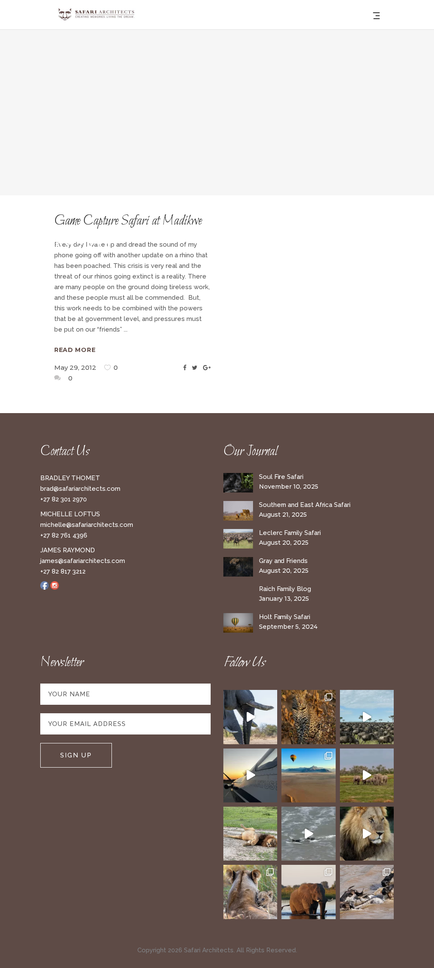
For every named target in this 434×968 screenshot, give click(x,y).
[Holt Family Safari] (238, 623)
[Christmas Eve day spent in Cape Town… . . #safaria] (308, 834)
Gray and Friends (283, 561)
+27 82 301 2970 (63, 499)
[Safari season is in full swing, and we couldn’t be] (308, 717)
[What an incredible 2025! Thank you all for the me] (367, 775)
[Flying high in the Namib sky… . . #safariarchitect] (308, 775)
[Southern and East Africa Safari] (238, 511)
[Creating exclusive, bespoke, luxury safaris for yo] (250, 775)
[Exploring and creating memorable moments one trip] (367, 717)
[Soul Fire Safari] (238, 483)
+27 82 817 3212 (63, 571)
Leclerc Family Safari (289, 533)
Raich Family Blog (285, 589)
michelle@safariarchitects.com (86, 525)
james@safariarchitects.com (82, 561)
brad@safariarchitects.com (80, 488)
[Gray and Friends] (238, 567)
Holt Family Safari (284, 617)
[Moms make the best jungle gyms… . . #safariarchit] (250, 892)
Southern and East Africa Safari (305, 505)
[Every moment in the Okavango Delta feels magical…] (308, 892)
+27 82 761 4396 (63, 535)
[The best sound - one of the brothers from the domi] (367, 834)
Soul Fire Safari (281, 477)
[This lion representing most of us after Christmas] (250, 834)
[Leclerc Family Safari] (238, 539)
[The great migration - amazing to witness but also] (367, 892)
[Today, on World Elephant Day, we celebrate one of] (250, 717)
